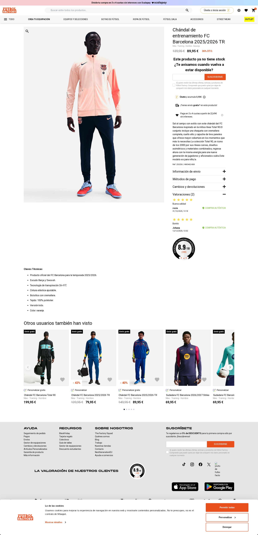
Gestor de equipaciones (35, 443)
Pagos (27, 436)
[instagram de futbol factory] (192, 464)
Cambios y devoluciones (35, 446)
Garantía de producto (34, 452)
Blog (97, 439)
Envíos (27, 439)
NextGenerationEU (103, 452)
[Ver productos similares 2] (126, 409)
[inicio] (9, 10)
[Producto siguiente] (230, 367)
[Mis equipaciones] (239, 10)
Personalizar (225, 517)
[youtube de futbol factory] (217, 469)
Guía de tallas (65, 443)
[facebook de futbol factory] (200, 464)
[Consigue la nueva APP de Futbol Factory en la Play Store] (219, 486)
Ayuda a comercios (104, 455)
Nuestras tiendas (103, 446)
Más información (32, 455)
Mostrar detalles (53, 522)
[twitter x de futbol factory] (208, 464)
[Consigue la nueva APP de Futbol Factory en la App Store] (185, 486)
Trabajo (98, 443)
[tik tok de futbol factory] (184, 464)
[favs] (246, 10)
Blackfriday (64, 433)
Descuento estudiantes (70, 449)
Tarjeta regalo (65, 436)
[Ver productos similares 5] (133, 409)
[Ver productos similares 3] (129, 409)
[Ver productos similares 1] (124, 409)
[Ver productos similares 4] (131, 409)
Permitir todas (227, 507)
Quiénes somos (102, 436)
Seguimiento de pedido (35, 433)
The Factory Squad (104, 433)
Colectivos (64, 439)
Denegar (227, 527)
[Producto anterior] (28, 367)
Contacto (99, 449)
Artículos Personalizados (35, 449)
